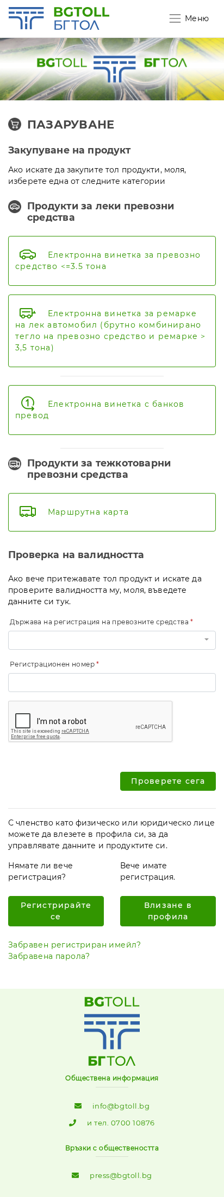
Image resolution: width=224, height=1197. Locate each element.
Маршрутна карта (88, 512)
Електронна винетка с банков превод (99, 409)
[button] (112, 640)
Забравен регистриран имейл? (74, 945)
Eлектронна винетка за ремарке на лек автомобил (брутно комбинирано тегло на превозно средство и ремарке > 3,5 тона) (110, 331)
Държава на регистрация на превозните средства (99, 622)
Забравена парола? (49, 956)
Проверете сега (168, 781)
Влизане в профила (168, 910)
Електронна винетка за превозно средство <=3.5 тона (108, 260)
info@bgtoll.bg (121, 1106)
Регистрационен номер (52, 664)
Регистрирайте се (56, 910)
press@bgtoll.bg (121, 1175)
